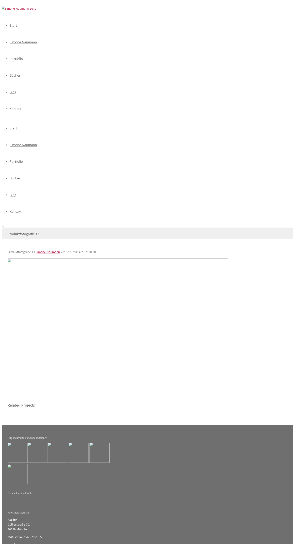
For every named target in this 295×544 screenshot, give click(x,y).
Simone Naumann (48, 252)
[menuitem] (116, 25)
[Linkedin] (70, 500)
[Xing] (76, 500)
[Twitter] (58, 500)
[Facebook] (52, 500)
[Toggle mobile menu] (3, 225)
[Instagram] (64, 500)
